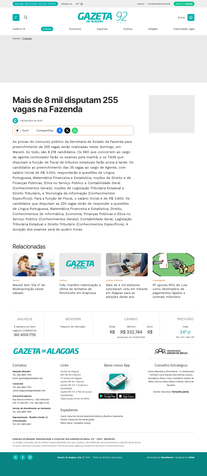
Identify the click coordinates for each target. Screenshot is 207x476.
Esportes (102, 28)
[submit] (25, 17)
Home (16, 38)
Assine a (184, 4)
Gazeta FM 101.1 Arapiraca (74, 385)
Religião (153, 28)
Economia (75, 28)
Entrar (181, 17)
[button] (190, 17)
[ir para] (117, 381)
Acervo (140, 4)
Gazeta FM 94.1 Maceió (72, 381)
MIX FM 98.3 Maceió (70, 374)
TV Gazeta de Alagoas (71, 378)
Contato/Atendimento (159, 4)
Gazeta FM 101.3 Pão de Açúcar (76, 391)
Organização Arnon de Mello (74, 398)
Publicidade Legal (184, 28)
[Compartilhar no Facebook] (60, 130)
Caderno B (19, 28)
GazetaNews (66, 395)
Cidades (47, 28)
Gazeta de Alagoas (69, 371)
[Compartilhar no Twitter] (67, 130)
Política (128, 28)
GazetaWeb (66, 388)
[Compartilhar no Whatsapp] (75, 130)
